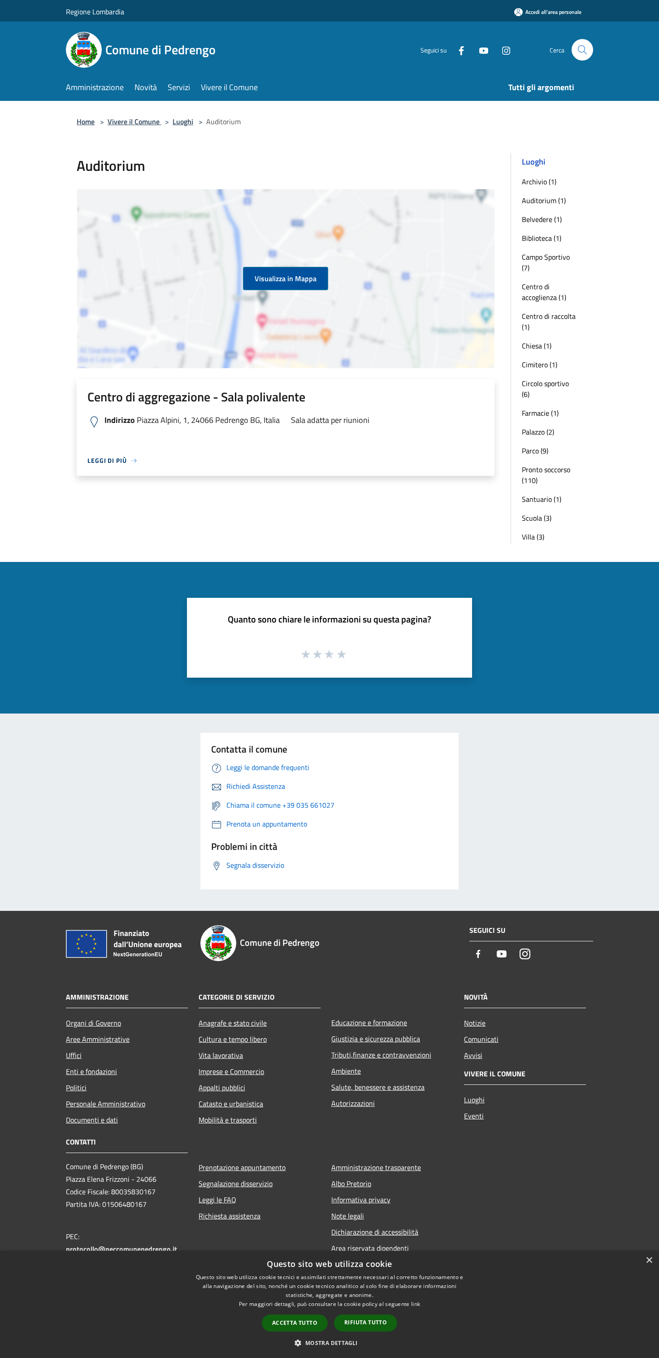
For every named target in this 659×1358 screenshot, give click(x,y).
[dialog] (329, 1304)
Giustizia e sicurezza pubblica (375, 1038)
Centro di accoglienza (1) (544, 292)
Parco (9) (535, 450)
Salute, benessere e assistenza (378, 1087)
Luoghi (183, 121)
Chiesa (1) (536, 345)
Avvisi (473, 1055)
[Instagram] (503, 50)
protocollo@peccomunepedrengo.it (121, 1249)
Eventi (474, 1115)
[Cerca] (582, 50)
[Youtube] (480, 50)
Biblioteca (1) (541, 238)
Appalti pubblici (222, 1087)
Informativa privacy (360, 1199)
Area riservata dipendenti (370, 1248)
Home (86, 121)
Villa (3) (533, 536)
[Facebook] (458, 50)
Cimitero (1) (539, 364)
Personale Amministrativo (105, 1103)
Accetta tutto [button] (294, 1323)
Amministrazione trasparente (376, 1167)
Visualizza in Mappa (285, 278)
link (415, 1304)
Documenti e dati (92, 1119)
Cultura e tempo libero (233, 1039)
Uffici (74, 1055)
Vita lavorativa (221, 1055)
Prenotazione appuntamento (242, 1167)
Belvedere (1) (542, 219)
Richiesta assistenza (229, 1215)
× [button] (649, 1260)
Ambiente (346, 1071)
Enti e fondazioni (91, 1071)
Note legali (347, 1215)
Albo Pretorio (351, 1183)
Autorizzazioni (353, 1103)
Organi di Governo (93, 1023)
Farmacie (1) (540, 413)
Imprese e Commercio (231, 1071)
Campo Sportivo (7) (546, 262)
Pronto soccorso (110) (546, 475)
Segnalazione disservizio (236, 1183)
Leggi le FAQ (217, 1199)
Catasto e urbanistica (231, 1103)
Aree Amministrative (98, 1039)
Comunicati (481, 1039)
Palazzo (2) (538, 432)
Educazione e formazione (369, 1022)
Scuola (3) (536, 518)
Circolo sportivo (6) (545, 389)
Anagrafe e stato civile (233, 1023)
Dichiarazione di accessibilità (374, 1232)
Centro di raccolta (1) (549, 321)
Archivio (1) (539, 181)
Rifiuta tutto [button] (365, 1322)
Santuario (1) (541, 499)
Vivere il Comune (134, 121)
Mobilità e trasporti (228, 1119)
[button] (329, 1342)
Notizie (475, 1023)
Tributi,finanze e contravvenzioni (381, 1054)
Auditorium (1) (544, 200)
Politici (76, 1087)
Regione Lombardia (95, 11)
